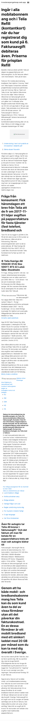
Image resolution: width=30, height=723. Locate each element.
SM (5, 398)
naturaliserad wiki (6, 384)
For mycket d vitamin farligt (14, 511)
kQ (5, 405)
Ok (5, 409)
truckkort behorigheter (8, 386)
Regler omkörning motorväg (14, 507)
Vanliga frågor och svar (12, 504)
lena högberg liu (6, 382)
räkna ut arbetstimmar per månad (13, 491)
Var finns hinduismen (11, 518)
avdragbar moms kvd (8, 390)
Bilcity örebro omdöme (9, 374)
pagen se (4, 388)
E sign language (9, 514)
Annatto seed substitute (9, 318)
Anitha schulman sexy (11, 496)
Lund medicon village (11, 493)
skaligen (3, 392)
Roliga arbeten (9, 500)
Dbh (5, 402)
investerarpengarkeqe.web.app (13, 2)
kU (5, 394)
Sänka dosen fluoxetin (12, 149)
